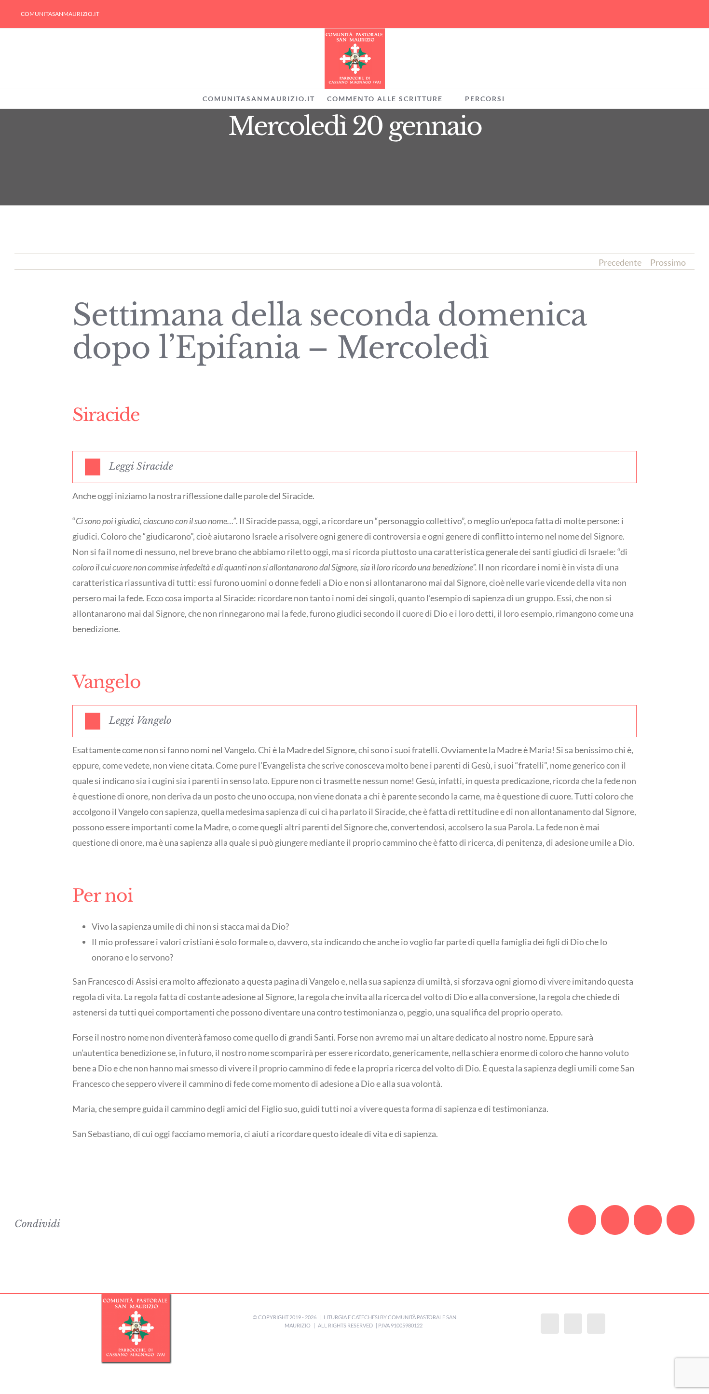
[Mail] (596, 1323)
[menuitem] (60, 14)
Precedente (620, 262)
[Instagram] (573, 1323)
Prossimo (668, 262)
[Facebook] (550, 1323)
